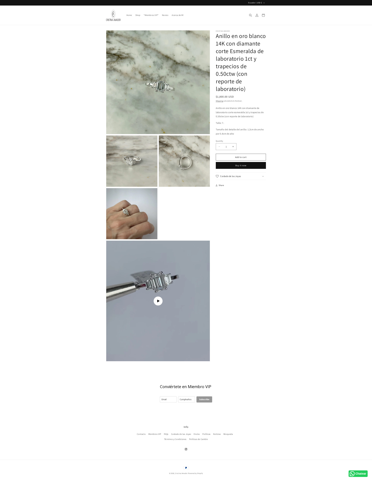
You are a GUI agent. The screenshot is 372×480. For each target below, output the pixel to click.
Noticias (217, 434)
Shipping (219, 101)
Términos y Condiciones (175, 439)
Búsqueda (228, 434)
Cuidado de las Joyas (181, 434)
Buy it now (240, 165)
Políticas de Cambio (198, 439)
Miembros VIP (154, 434)
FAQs (166, 434)
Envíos (197, 434)
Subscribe (204, 399)
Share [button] (221, 185)
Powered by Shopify (195, 473)
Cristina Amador (181, 473)
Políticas (206, 434)
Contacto (141, 434)
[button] (250, 15)
